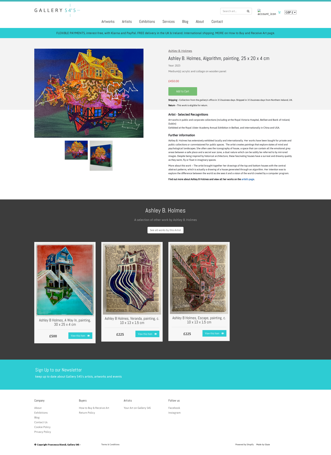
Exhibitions (147, 21)
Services (168, 21)
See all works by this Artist (165, 230)
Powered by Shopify (244, 444)
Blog (185, 21)
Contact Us (41, 422)
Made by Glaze (263, 444)
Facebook (174, 407)
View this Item (78, 335)
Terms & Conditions (110, 444)
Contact (217, 21)
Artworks (108, 21)
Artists (127, 21)
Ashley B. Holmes (180, 50)
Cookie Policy (42, 427)
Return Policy (87, 412)
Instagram (174, 412)
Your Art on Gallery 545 (137, 407)
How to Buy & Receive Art (94, 407)
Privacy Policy (42, 431)
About (200, 21)
